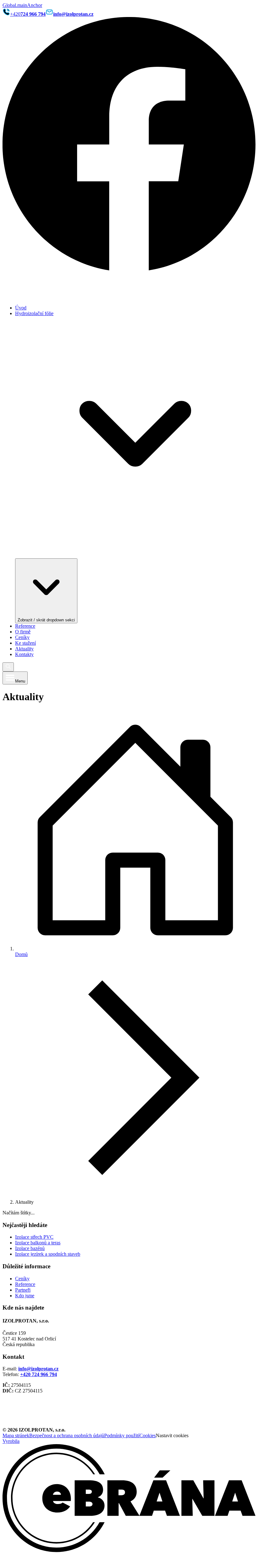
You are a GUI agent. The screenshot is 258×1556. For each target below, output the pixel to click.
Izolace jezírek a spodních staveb (47, 1254)
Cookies (147, 1435)
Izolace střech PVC (34, 1237)
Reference (25, 626)
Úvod (20, 307)
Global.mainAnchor (22, 5)
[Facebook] (129, 268)
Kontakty (24, 654)
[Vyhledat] (8, 666)
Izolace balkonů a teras (37, 1242)
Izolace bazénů (30, 1248)
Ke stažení (25, 643)
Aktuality (24, 648)
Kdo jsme (24, 1295)
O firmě (23, 631)
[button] (129, 666)
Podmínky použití (121, 1435)
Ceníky (22, 637)
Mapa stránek (16, 1435)
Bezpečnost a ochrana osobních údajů (66, 1435)
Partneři (23, 1290)
